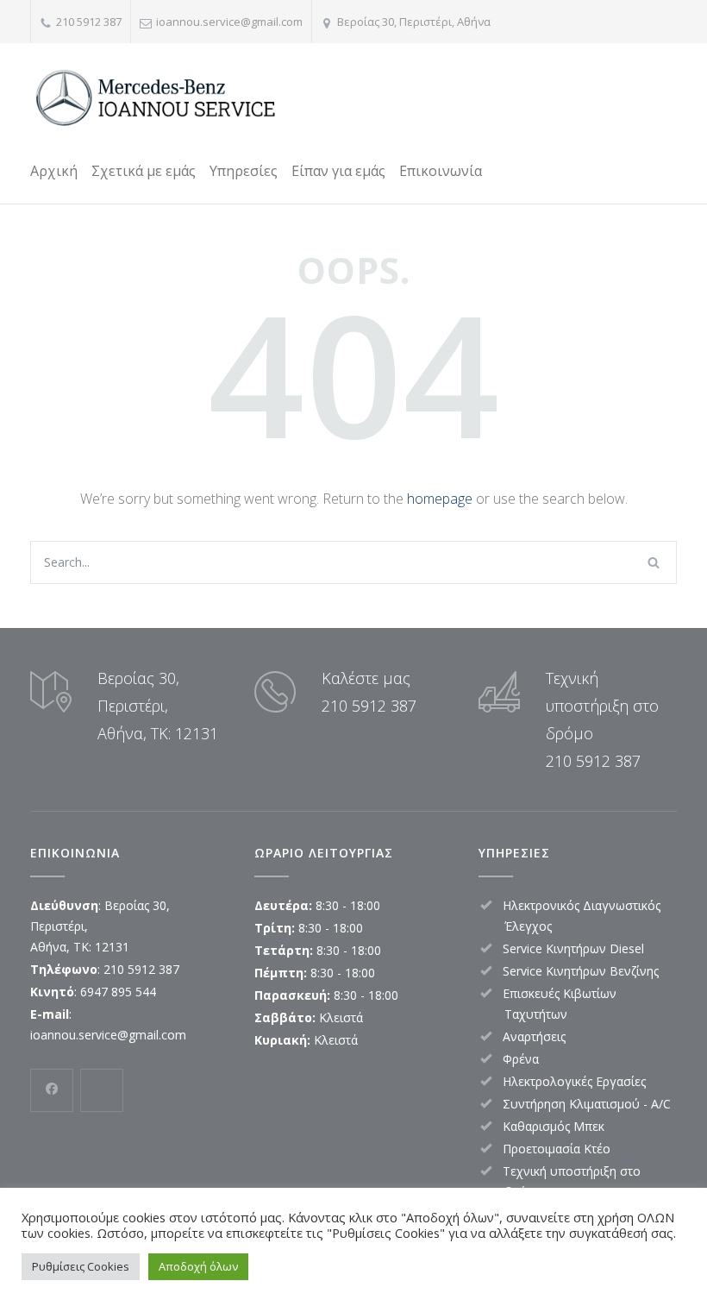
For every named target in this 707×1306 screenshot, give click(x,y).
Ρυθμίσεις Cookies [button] (80, 1266)
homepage (439, 498)
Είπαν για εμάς (338, 170)
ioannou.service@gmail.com (229, 21)
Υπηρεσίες (244, 170)
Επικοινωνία (440, 170)
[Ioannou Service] (159, 99)
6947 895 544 (118, 991)
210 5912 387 (89, 21)
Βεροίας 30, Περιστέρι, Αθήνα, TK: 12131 (157, 706)
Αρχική (54, 170)
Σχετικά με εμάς (143, 170)
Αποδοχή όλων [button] (198, 1266)
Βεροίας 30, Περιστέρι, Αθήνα (414, 21)
